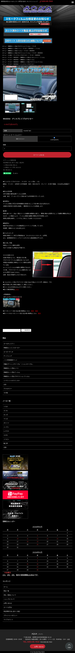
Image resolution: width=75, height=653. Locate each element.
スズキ (6, 435)
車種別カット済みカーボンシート (29, 57)
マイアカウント (8, 619)
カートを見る (8, 607)
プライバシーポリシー (10, 615)
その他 (10, 55)
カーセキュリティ (9, 343)
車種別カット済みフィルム (15, 50)
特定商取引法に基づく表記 (12, 611)
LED (5, 384)
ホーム (4, 46)
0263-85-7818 (47, 1)
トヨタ (6, 406)
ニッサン (6, 427)
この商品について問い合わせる (12, 167)
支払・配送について (10, 595)
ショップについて (9, 599)
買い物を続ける (7, 170)
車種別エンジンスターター (12, 348)
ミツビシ (6, 439)
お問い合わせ (8, 603)
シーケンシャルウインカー (12, 380)
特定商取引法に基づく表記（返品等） (14, 162)
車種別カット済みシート (14, 48)
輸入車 (6, 443)
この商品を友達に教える (10, 165)
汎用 (5, 447)
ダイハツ (6, 423)
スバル (6, 410)
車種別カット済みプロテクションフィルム (19, 46)
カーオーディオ (8, 352)
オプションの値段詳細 (9, 160)
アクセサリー (8, 388)
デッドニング (8, 356)
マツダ (34, 46)
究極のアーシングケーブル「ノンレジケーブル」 (19, 364)
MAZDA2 (31, 48)
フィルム (37, 48)
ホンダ (6, 414)
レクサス (6, 431)
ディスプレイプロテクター (21, 55)
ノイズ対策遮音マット (10, 360)
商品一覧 (6, 591)
